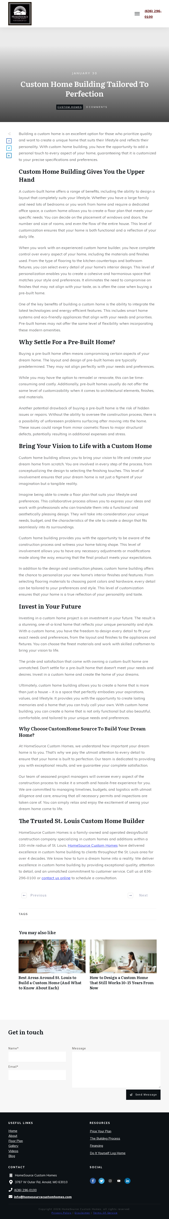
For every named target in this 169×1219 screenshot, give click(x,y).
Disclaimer (82, 1212)
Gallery (13, 1146)
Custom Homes (70, 107)
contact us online (56, 878)
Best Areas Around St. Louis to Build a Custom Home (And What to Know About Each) (52, 967)
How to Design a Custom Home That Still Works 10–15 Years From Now (123, 967)
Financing (96, 1146)
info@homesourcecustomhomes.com (43, 1197)
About (12, 1136)
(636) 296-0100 (25, 1190)
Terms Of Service (105, 1212)
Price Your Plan (100, 1131)
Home (12, 1131)
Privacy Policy (62, 1212)
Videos (13, 1151)
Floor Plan (15, 1141)
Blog (11, 1156)
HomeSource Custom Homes (93, 845)
